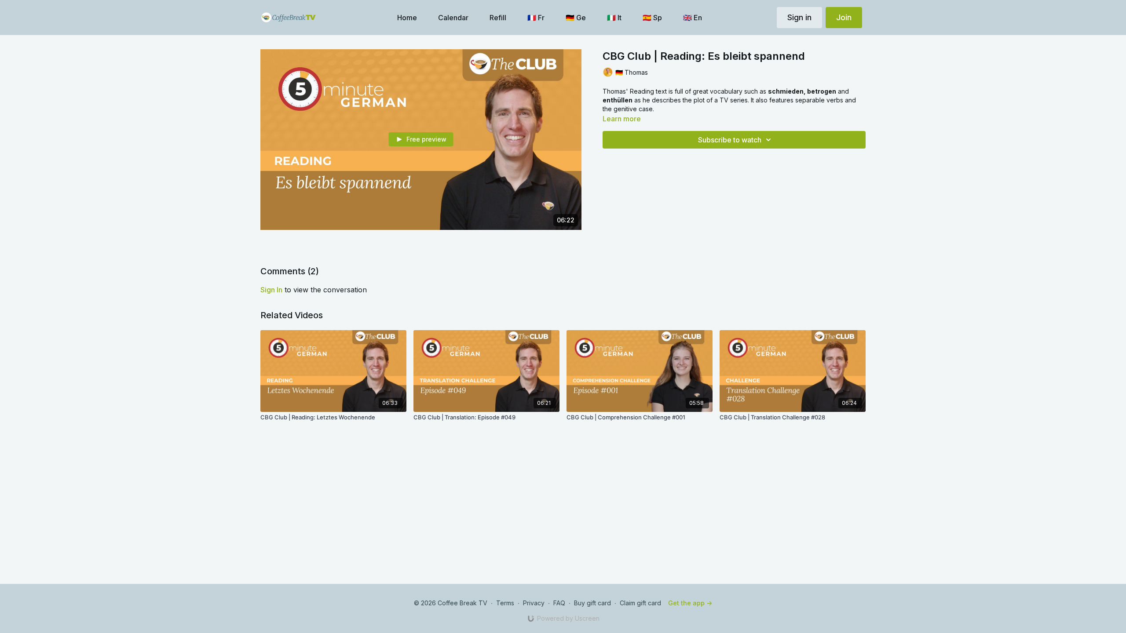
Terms (505, 603)
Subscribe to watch (729, 139)
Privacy (534, 603)
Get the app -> (690, 603)
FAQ (559, 603)
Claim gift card (640, 603)
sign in (271, 289)
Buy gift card (592, 603)
